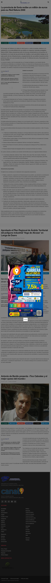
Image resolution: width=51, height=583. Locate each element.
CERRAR (25, 319)
